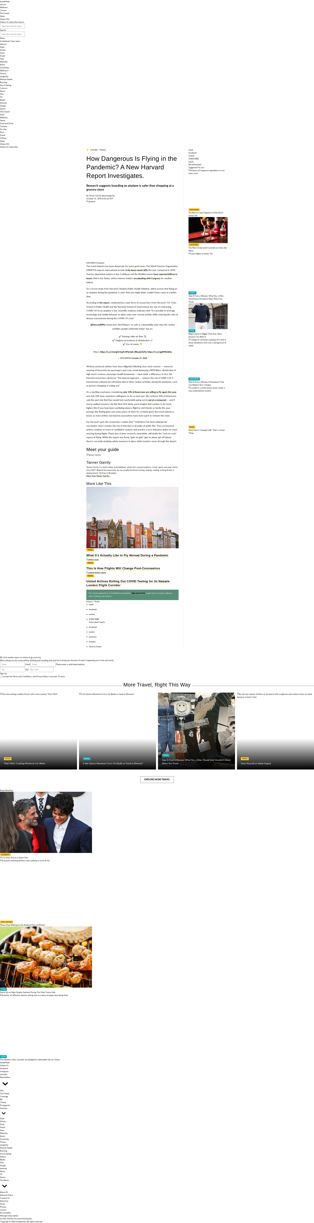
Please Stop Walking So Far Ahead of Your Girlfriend (22, 925)
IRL (1, 1099)
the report (104, 303)
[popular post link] (208, 188)
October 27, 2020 (139, 358)
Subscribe (13, 22)
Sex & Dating (5, 85)
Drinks (3, 50)
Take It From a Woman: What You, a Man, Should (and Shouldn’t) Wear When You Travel (206, 299)
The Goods (4, 13)
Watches (4, 61)
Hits (2, 1090)
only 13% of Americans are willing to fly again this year (149, 392)
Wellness (4, 7)
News (192, 427)
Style (2, 47)
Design (3, 105)
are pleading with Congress (147, 278)
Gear (2, 58)
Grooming (4, 67)
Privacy (3, 1206)
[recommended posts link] (38, 731)
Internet (3, 102)
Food (2, 53)
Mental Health (6, 79)
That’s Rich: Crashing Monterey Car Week (24, 763)
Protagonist (5, 1105)
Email (27, 664)
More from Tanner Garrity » (98, 476)
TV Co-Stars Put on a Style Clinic (14, 857)
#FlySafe (129, 352)
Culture (3, 10)
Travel (2, 55)
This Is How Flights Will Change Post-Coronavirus (123, 568)
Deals (2, 16)
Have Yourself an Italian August (256, 763)
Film (2, 94)
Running (3, 82)
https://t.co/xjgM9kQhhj (159, 352)
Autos (2, 64)
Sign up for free (138, 593)
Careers (3, 1209)
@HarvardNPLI (98, 325)
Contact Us (5, 1198)
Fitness (3, 73)
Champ (3, 1102)
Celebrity (5, 854)
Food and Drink (6, 123)
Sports (3, 108)
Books (2, 100)
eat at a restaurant (157, 400)
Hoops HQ (4, 19)
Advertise (4, 1201)
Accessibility (5, 1212)
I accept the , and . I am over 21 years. (33, 676)
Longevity (4, 76)
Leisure (3, 4)
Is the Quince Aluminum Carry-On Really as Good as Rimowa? (113, 763)
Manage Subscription (9, 1215)
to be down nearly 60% (136, 270)
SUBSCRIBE (94, 619)
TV (1, 97)
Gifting (3, 138)
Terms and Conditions (22, 676)
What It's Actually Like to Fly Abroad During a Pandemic (127, 555)
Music (2, 91)
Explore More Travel (157, 780)
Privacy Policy (42, 676)
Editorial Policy (6, 1195)
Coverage (4, 1096)
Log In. (102, 622)
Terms (2, 1204)
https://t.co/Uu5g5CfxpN (112, 352)
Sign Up (3, 673)
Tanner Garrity (95, 195)
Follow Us (4, 22)
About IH (4, 1192)
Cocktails (194, 245)
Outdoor (3, 126)
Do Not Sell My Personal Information (16, 1218)
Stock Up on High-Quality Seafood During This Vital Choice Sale (27, 992)
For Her (3, 129)
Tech (2, 132)
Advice (3, 1156)
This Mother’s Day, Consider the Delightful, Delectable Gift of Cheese (30, 1059)
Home (2, 120)
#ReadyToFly (140, 352)
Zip (26, 669)
